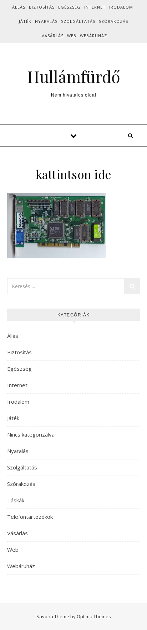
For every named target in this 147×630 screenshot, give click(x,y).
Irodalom (121, 7)
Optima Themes (94, 616)
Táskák (15, 500)
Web (71, 35)
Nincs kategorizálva (31, 434)
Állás (18, 7)
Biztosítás (42, 7)
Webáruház (93, 35)
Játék (25, 21)
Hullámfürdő (73, 76)
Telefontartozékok (30, 516)
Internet (95, 7)
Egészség (69, 7)
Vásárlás (53, 35)
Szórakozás (113, 21)
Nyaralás (46, 21)
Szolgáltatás (78, 21)
